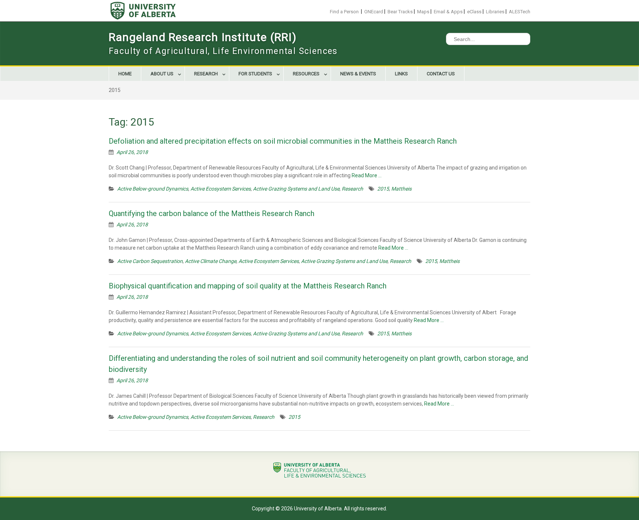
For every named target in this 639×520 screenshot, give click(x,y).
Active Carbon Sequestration (150, 261)
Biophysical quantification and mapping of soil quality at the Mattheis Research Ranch (247, 285)
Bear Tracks (400, 11)
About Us (162, 73)
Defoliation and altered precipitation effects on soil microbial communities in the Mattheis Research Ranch (283, 141)
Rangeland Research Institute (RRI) (203, 37)
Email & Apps (448, 11)
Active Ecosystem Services (220, 189)
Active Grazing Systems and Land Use (296, 189)
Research (206, 73)
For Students (255, 73)
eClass (474, 11)
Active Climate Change (210, 261)
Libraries (495, 11)
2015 (383, 189)
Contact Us (441, 73)
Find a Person (344, 11)
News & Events (358, 73)
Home (125, 73)
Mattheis (401, 189)
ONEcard (373, 11)
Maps (423, 11)
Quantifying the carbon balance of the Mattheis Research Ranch (211, 213)
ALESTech (519, 11)
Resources (306, 73)
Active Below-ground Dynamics (152, 189)
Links (401, 73)
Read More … (367, 175)
